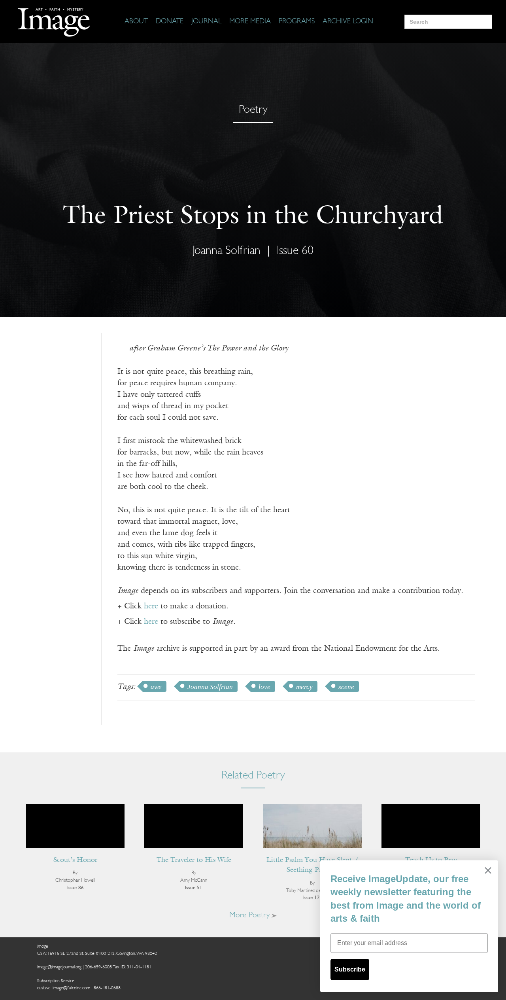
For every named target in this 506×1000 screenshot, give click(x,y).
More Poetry (250, 915)
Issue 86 (75, 887)
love (264, 687)
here (151, 606)
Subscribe (349, 969)
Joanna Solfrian (210, 687)
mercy (304, 687)
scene (346, 687)
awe (156, 687)
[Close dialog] (488, 870)
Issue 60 (295, 251)
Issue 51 (193, 887)
